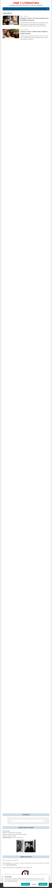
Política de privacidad (12, 881)
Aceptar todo (43, 884)
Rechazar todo (25, 884)
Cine (21, 16)
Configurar (34, 884)
